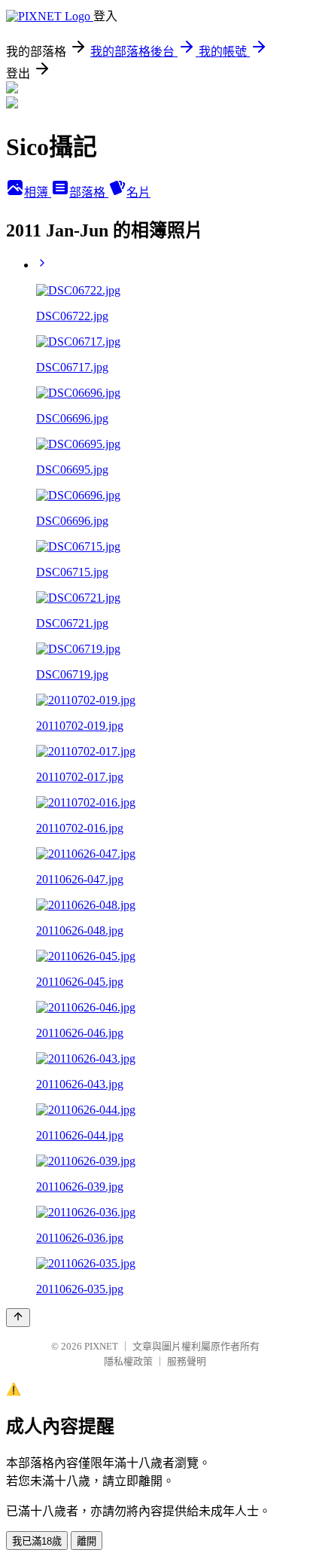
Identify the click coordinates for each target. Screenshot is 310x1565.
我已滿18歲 (37, 1541)
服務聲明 (186, 1361)
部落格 (88, 192)
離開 (86, 1541)
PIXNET (101, 1346)
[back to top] (18, 1317)
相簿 (37, 192)
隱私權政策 (128, 1361)
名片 (138, 192)
